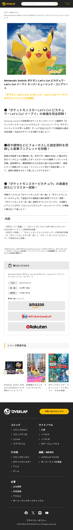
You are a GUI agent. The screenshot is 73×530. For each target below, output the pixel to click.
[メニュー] (67, 3)
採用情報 (17, 491)
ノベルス (45, 434)
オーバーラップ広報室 (51, 462)
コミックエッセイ (21, 457)
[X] (33, 512)
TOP (5, 12)
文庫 (43, 430)
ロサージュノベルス (50, 444)
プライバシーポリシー (36, 520)
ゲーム (16, 471)
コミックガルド (20, 430)
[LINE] (39, 512)
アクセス (17, 496)
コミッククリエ (20, 434)
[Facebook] (26, 512)
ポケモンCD (13, 12)
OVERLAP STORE (50, 457)
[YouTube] (46, 512)
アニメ (16, 466)
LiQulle (16, 439)
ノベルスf (45, 439)
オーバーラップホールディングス (28, 501)
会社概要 (17, 487)
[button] (4, 373)
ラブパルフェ (19, 444)
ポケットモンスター (22, 462)
